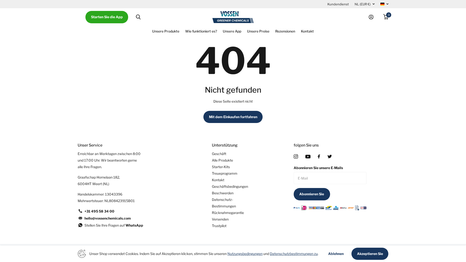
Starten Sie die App (107, 17)
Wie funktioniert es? (201, 31)
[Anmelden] (373, 17)
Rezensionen (285, 31)
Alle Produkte (222, 160)
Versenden (220, 219)
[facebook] (319, 156)
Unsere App (232, 31)
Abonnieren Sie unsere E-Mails (318, 168)
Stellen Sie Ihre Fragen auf (113, 225)
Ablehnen (336, 254)
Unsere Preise (258, 31)
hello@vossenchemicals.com (107, 218)
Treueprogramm (224, 173)
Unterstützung (225, 145)
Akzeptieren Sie (370, 254)
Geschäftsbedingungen (230, 186)
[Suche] (138, 17)
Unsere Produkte (165, 31)
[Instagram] (296, 156)
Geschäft (219, 154)
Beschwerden (222, 193)
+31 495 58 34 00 (99, 211)
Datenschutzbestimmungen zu (294, 254)
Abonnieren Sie (312, 194)
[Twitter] (329, 156)
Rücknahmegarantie (228, 213)
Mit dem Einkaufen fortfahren (233, 117)
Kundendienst (338, 4)
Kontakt (307, 31)
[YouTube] (307, 156)
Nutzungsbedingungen (245, 254)
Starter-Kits (221, 167)
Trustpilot (219, 226)
